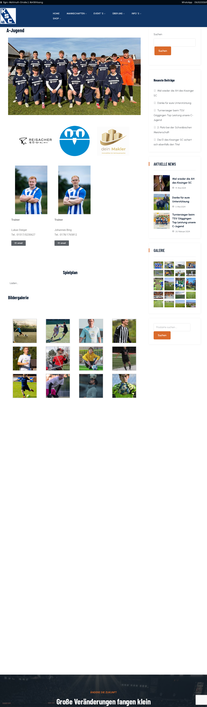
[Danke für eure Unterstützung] (162, 202)
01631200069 (200, 2)
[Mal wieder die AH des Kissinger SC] (162, 183)
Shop (56, 18)
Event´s (98, 13)
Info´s (135, 13)
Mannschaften (76, 13)
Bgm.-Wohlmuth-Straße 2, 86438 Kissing (23, 2)
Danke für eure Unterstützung (174, 102)
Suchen (158, 34)
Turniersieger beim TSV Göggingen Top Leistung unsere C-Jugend (173, 115)
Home (56, 13)
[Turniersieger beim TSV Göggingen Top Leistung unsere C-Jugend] (162, 221)
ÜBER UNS (117, 13)
